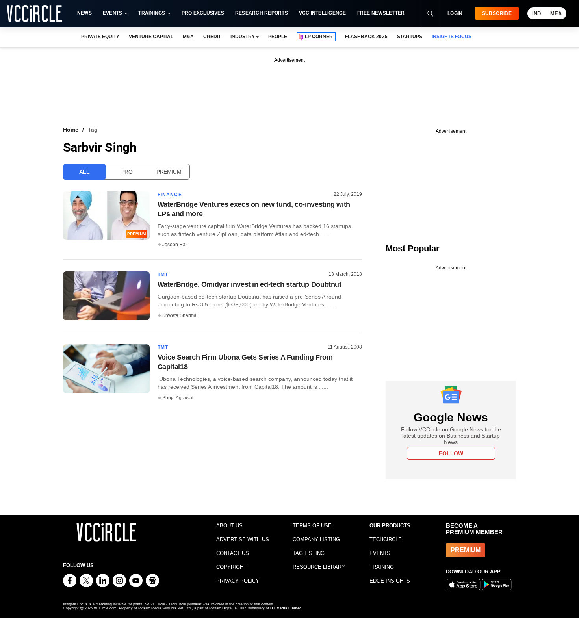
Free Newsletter (381, 13)
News (84, 13)
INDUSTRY (242, 36)
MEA (556, 14)
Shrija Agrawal (177, 398)
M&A (188, 36)
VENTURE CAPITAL (151, 36)
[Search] (430, 13)
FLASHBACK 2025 (366, 36)
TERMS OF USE (312, 526)
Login (455, 13)
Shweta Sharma (179, 315)
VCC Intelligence (322, 13)
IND (536, 14)
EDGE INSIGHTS (389, 581)
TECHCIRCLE (385, 539)
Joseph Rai (174, 244)
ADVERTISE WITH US (242, 539)
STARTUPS (409, 36)
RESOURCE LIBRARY (319, 567)
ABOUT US (229, 526)
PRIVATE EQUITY (100, 36)
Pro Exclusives (203, 13)
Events (112, 13)
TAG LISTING (309, 553)
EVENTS (379, 553)
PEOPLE (277, 36)
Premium (169, 172)
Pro (127, 172)
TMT (163, 274)
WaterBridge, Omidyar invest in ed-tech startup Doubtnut (249, 284)
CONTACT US (232, 553)
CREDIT (212, 36)
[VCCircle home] (34, 13)
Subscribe (497, 13)
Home (70, 129)
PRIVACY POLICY (237, 581)
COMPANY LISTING (316, 539)
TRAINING (381, 567)
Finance (170, 194)
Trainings (151, 13)
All (84, 172)
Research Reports (261, 13)
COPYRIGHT (231, 567)
